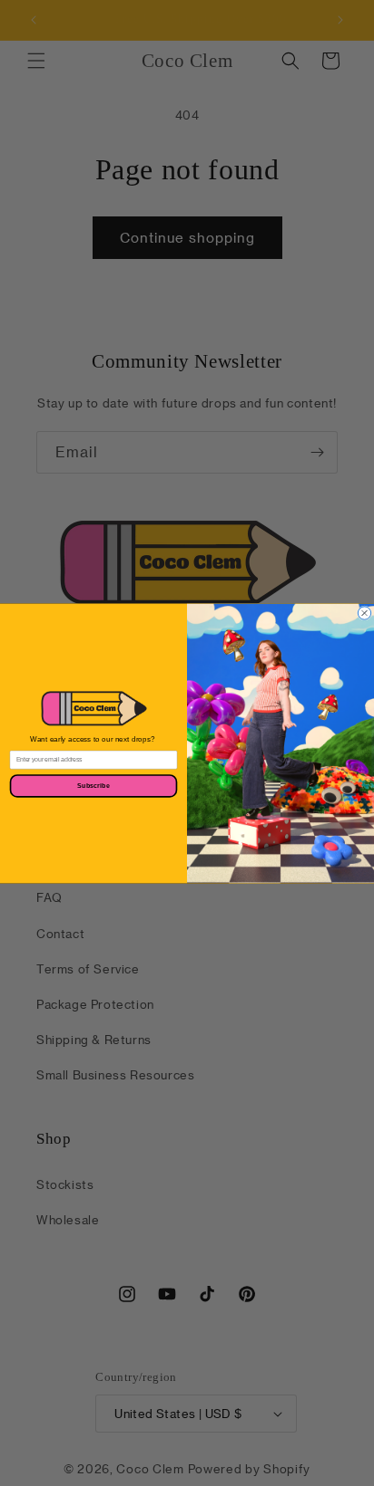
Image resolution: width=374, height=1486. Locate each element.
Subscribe (93, 785)
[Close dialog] (364, 612)
